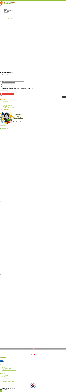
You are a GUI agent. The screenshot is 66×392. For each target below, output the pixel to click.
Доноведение (4, 102)
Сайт (1, 86)
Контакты (5, 9)
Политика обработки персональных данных (9, 370)
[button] (1, 391)
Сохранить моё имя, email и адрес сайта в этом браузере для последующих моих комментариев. (17, 88)
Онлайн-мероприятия (5, 101)
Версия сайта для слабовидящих (7, 93)
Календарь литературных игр (7, 105)
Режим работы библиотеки (8, 10)
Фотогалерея (6, 12)
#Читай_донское (4, 377)
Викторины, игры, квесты (6, 104)
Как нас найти (6, 11)
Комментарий (2, 81)
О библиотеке (4, 7)
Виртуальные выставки (6, 103)
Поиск (1, 95)
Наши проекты (4, 106)
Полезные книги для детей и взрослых (8, 107)
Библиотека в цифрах (7, 8)
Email (1, 84)
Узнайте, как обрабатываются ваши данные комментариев (27, 91)
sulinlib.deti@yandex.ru (3, 0)
